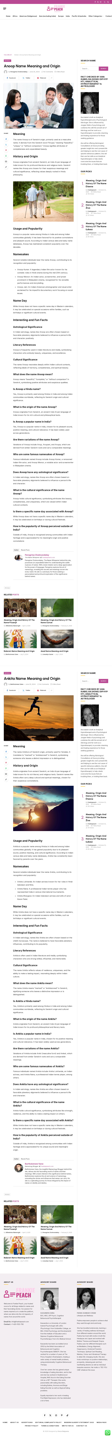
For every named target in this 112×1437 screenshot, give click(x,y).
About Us (14, 1422)
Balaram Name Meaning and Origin (19, 651)
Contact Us (81, 1426)
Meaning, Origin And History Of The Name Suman (56, 621)
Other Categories (95, 16)
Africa (15, 16)
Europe (61, 16)
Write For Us (68, 1426)
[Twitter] (6, 145)
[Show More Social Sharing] (51, 78)
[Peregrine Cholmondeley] (18, 560)
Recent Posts (25, 550)
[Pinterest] (6, 150)
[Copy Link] (6, 167)
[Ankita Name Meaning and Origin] (39, 718)
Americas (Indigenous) (28, 16)
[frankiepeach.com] (56, 8)
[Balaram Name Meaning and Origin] (20, 639)
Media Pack (101, 1422)
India (68, 16)
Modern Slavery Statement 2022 (79, 1422)
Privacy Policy (31, 1426)
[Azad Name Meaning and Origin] (57, 639)
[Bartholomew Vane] (18, 1172)
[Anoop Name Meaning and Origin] (39, 105)
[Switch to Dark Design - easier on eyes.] (104, 2)
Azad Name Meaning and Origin (54, 651)
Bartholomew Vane (12, 654)
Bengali (7, 60)
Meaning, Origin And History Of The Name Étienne (96, 183)
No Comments (48, 72)
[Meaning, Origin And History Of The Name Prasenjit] (20, 608)
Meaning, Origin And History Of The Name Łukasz (96, 226)
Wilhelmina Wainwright (13, 626)
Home (8, 16)
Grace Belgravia (63, 1431)
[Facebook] (6, 139)
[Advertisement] (56, 36)
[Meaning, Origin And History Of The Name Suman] (57, 608)
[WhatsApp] (6, 156)
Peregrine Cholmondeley (18, 72)
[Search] (108, 2)
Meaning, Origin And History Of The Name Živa (96, 205)
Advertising (26, 1422)
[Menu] (4, 8)
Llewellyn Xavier (48, 654)
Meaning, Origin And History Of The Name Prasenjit (19, 621)
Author (16, 550)
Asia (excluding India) (47, 16)
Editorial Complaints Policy (48, 1422)
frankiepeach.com (48, 557)
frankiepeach (92, 190)
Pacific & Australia (79, 16)
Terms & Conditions (50, 1426)
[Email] (6, 161)
